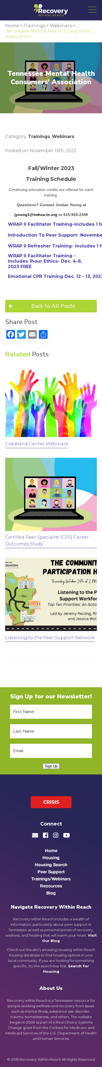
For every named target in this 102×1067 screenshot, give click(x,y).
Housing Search (51, 864)
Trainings (39, 136)
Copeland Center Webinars (36, 443)
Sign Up (51, 766)
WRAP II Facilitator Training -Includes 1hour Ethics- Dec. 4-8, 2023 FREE (45, 261)
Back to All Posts (53, 306)
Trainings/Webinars (51, 878)
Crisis (51, 802)
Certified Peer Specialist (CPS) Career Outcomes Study (47, 541)
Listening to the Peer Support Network (50, 637)
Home (51, 850)
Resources (51, 885)
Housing (51, 857)
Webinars (63, 136)
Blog (51, 892)
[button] (92, 9)
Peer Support (51, 871)
